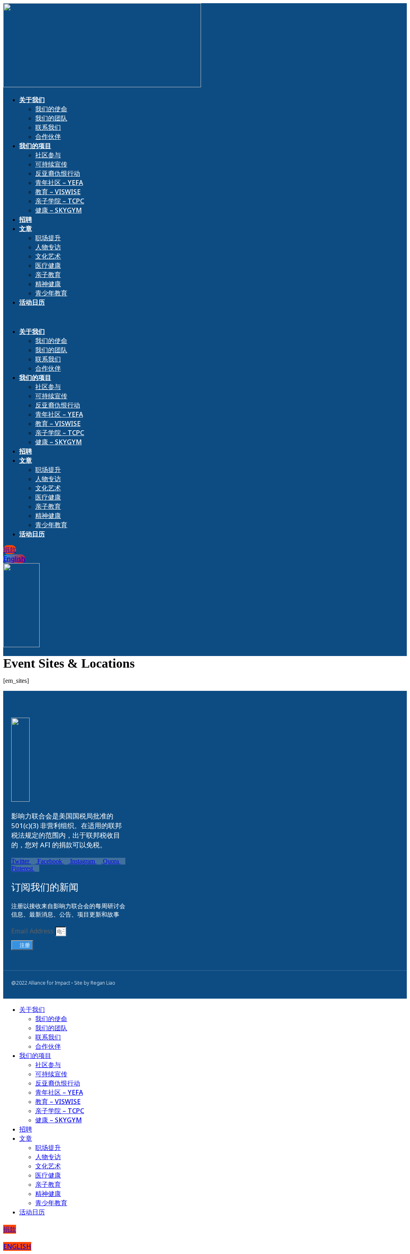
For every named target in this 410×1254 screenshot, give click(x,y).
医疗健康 (48, 265)
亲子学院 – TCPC (59, 201)
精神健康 (48, 283)
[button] (104, 317)
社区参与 (48, 154)
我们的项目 (35, 145)
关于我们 (32, 99)
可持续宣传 (51, 164)
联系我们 (48, 127)
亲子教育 (48, 274)
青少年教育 (51, 293)
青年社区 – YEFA (59, 182)
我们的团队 (51, 118)
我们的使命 (51, 108)
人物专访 (48, 247)
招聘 (25, 219)
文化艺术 (48, 256)
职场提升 (48, 237)
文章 (25, 228)
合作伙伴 (48, 136)
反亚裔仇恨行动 (57, 173)
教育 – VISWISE (57, 191)
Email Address (33, 931)
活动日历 (32, 302)
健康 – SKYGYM (58, 210)
